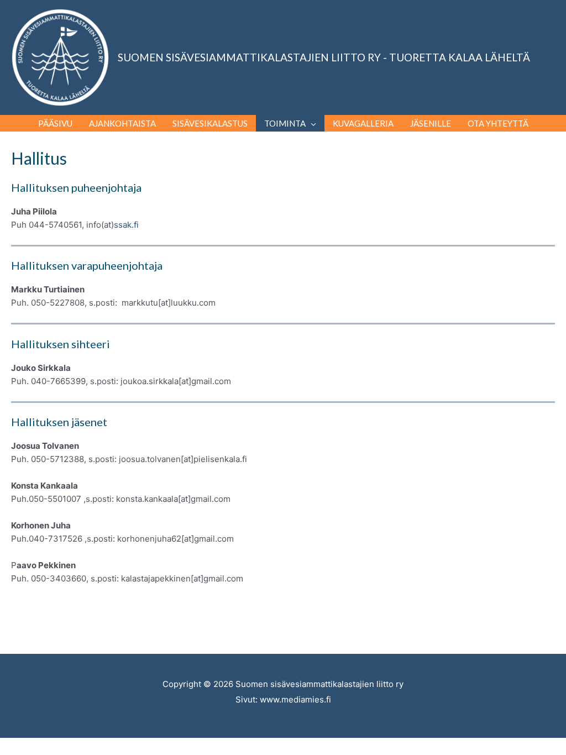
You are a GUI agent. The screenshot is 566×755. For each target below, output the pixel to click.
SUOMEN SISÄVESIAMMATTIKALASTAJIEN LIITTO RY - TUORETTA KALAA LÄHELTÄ (324, 57)
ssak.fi (126, 224)
